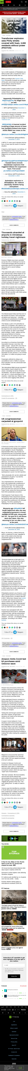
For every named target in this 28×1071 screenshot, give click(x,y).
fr (18, 1006)
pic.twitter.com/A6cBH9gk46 (17, 134)
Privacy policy (14, 1041)
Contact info (14, 1052)
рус (11, 1006)
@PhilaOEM (16, 161)
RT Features (5, 888)
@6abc (4, 134)
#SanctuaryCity (8, 100)
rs (22, 1006)
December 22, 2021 (14, 529)
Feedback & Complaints (14, 1055)
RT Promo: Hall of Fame (14, 1048)
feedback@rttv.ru (13, 219)
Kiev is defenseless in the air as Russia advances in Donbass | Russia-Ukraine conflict (14, 9)
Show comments (14, 225)
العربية (2, 1006)
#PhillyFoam (6, 104)
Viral (2, 212)
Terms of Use (14, 1038)
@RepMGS (18, 508)
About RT (14, 1045)
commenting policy (17, 216)
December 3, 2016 (14, 139)
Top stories (5, 844)
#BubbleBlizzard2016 (9, 188)
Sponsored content (14, 1035)
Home (3, 35)
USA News (8, 35)
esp (7, 1006)
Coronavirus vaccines (7, 815)
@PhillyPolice (6, 161)
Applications (14, 1024)
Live (14, 1021)
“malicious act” (5, 119)
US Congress (5, 638)
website (3, 620)
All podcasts (23, 986)
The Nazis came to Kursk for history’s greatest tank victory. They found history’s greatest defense (13, 907)
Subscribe (14, 976)
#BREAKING (6, 124)
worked (23, 598)
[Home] (2, 2)
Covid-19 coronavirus (7, 398)
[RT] (3, 1010)
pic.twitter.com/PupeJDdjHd (14, 171)
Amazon (3, 813)
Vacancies (14, 1058)
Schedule (14, 1031)
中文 (26, 1006)
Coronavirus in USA (7, 396)
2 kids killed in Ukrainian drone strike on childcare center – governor (14, 13)
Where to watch (14, 1028)
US (16, 398)
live (8, 1)
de (15, 1006)
